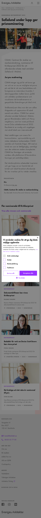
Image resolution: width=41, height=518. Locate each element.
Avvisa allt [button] (10, 273)
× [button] (37, 238)
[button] (20, 278)
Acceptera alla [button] (28, 273)
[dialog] (20, 259)
